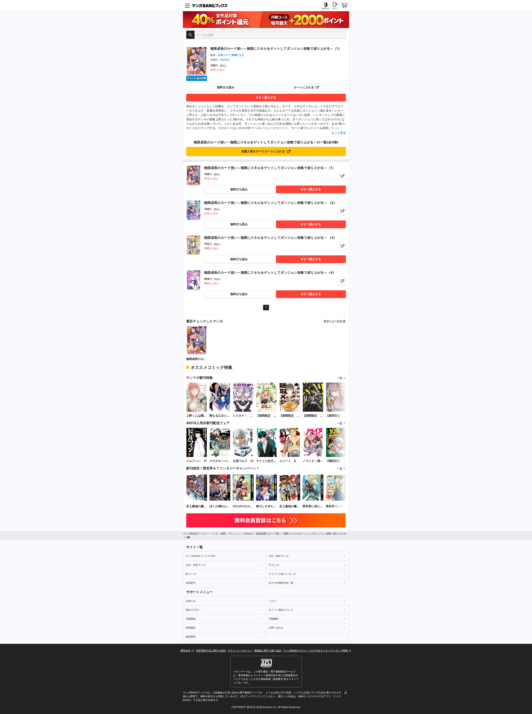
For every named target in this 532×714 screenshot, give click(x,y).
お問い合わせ (275, 627)
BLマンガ (191, 573)
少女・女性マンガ (196, 564)
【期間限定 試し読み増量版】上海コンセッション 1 (336, 461)
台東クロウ (224, 55)
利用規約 (191, 627)
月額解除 (273, 618)
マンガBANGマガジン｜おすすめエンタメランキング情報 (315, 650)
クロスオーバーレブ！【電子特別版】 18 (219, 461)
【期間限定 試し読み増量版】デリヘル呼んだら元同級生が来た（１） (336, 416)
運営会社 (185, 650)
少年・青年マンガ (278, 556)
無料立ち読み (225, 87)
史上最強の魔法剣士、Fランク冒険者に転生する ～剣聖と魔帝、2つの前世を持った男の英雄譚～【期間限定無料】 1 (289, 506)
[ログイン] (335, 5)
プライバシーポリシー (240, 650)
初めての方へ (193, 609)
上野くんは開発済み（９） (196, 416)
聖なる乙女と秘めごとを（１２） (219, 416)
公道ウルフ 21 (243, 461)
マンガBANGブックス (195, 533)
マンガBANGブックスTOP (200, 556)
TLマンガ (273, 564)
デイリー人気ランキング (282, 573)
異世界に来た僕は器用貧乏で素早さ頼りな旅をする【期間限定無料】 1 (313, 506)
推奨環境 (191, 636)
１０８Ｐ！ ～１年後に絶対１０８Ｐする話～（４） (243, 416)
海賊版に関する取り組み (268, 650)
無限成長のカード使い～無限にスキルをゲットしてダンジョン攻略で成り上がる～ (196, 359)
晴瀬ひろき (238, 55)
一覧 (339, 378)
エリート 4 (287, 461)
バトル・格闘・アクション (226, 533)
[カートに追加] (342, 176)
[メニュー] (187, 5)
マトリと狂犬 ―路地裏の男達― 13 (266, 461)
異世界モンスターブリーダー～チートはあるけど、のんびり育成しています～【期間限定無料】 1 (336, 506)
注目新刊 (191, 582)
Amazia (224, 59)
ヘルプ (272, 600)
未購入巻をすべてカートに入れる (263, 151)
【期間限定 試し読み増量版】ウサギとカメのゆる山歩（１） (266, 416)
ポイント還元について (280, 609)
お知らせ (191, 600)
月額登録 (191, 618)
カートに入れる (304, 87)
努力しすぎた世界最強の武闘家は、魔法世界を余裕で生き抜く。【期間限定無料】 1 (266, 506)
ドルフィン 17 (196, 461)
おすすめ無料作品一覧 (280, 582)
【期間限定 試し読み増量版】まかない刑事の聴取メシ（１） (289, 416)
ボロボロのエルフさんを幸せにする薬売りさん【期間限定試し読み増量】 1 (243, 506)
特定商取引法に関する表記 (211, 650)
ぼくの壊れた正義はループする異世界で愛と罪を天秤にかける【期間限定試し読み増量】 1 (219, 506)
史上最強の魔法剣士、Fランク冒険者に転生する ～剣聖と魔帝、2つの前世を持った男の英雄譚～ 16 (196, 506)
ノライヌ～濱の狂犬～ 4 (313, 461)
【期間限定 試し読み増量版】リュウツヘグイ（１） (313, 416)
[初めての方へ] (325, 5)
